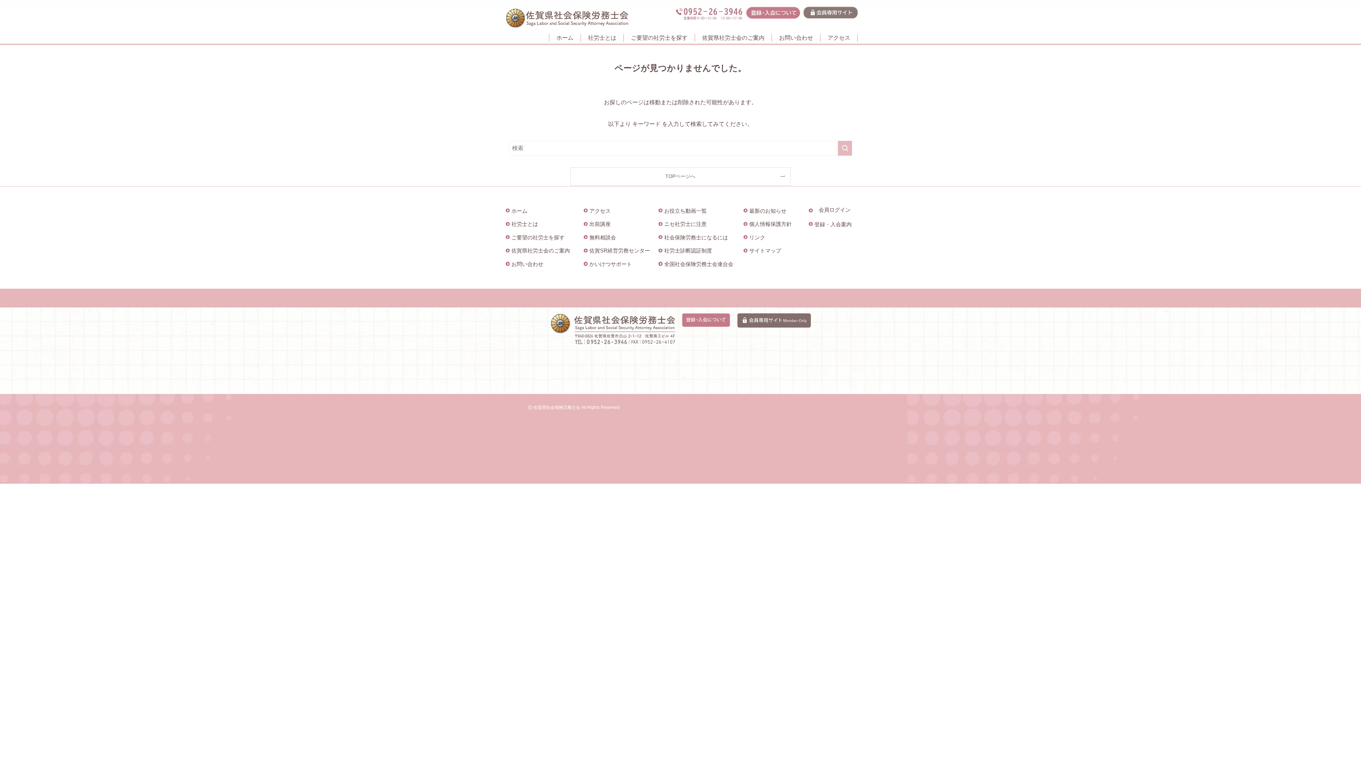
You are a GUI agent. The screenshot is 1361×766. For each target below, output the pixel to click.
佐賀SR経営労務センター (619, 251)
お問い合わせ (527, 264)
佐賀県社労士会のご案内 (540, 251)
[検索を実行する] (845, 148)
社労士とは (524, 224)
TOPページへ (680, 176)
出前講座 (600, 224)
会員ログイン (835, 210)
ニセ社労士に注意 (685, 224)
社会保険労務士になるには (696, 237)
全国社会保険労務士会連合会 (698, 264)
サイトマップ (765, 251)
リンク (757, 237)
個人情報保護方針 (770, 224)
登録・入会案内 (833, 224)
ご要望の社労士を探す (538, 237)
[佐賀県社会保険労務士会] (567, 18)
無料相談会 (602, 237)
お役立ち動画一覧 (685, 211)
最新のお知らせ (767, 211)
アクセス (600, 211)
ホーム (519, 211)
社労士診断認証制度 (688, 251)
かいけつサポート (610, 264)
